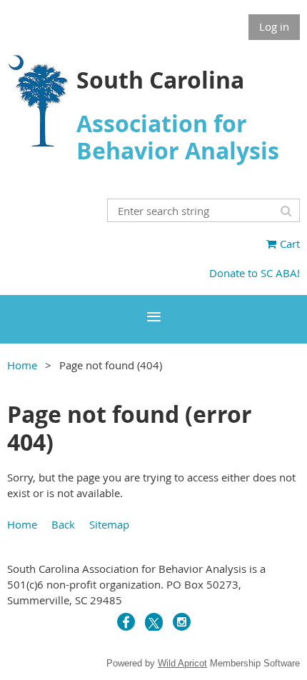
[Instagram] (182, 622)
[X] (154, 622)
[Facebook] (126, 622)
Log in (274, 26)
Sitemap (109, 524)
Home (22, 365)
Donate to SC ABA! (254, 273)
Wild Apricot (182, 663)
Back (63, 524)
